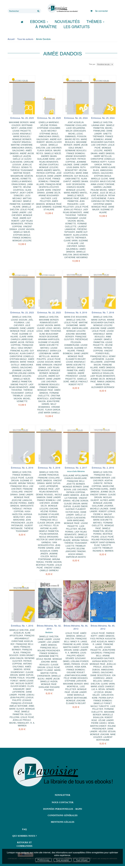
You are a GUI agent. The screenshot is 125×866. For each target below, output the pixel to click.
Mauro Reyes (72, 139)
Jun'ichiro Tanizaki (75, 551)
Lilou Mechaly (21, 197)
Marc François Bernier (21, 648)
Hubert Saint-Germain (102, 542)
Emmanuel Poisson (75, 136)
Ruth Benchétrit (75, 168)
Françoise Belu (99, 356)
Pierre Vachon (53, 561)
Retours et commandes (24, 844)
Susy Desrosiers (75, 184)
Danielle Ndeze (21, 231)
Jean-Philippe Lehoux (22, 697)
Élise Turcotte (102, 545)
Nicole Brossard (48, 536)
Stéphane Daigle (48, 133)
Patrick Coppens (45, 172)
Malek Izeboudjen (76, 130)
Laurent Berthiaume (75, 697)
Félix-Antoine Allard (49, 527)
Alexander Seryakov (102, 387)
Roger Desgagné (48, 336)
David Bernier (80, 254)
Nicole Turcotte (100, 706)
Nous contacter (62, 802)
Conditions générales (62, 815)
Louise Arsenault (21, 133)
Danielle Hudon (48, 681)
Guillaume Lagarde (102, 505)
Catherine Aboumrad (76, 257)
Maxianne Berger (19, 122)
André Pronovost (75, 374)
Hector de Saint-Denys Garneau (49, 541)
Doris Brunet (27, 655)
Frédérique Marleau (102, 517)
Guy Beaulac (81, 175)
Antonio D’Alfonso (22, 665)
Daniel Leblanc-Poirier (75, 661)
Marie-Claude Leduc (49, 326)
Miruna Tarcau (26, 483)
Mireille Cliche (99, 178)
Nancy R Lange (45, 670)
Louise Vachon (26, 229)
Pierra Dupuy (106, 697)
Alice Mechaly (49, 130)
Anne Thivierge (52, 330)
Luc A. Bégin (98, 689)
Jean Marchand (22, 518)
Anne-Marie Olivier (22, 707)
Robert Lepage (107, 511)
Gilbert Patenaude (22, 527)
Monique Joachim (102, 502)
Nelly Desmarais (47, 405)
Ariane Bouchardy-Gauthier (49, 197)
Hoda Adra (80, 666)
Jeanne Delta (53, 192)
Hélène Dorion (80, 500)
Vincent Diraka (98, 494)
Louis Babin (72, 167)
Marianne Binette (49, 656)
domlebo (19, 195)
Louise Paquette (21, 130)
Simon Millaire (80, 328)
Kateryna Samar (102, 203)
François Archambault (24, 637)
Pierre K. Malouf (102, 514)
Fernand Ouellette (76, 225)
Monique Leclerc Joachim (76, 332)
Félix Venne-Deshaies (76, 678)
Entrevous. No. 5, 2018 (49, 467)
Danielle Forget (103, 703)
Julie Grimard (43, 206)
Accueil (11, 39)
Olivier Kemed (18, 686)
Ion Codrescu (104, 676)
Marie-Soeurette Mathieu (49, 346)
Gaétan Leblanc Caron (21, 373)
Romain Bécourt (49, 322)
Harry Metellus (103, 156)
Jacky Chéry (26, 192)
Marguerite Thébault (23, 507)
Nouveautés (67, 21)
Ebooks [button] (38, 21)
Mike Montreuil (78, 685)
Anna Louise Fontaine (102, 184)
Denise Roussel (45, 494)
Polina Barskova (48, 533)
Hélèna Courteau (22, 188)
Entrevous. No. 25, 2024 (103, 117)
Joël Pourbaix (23, 321)
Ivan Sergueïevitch (47, 544)
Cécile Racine (43, 658)
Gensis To (26, 167)
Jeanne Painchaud (49, 474)
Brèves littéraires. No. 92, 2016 (49, 627)
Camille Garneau (49, 570)
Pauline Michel (99, 189)
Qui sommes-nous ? (24, 836)
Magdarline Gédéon (22, 175)
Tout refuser (82, 859)
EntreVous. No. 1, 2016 (22, 625)
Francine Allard (19, 350)
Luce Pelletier (48, 199)
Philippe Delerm (76, 548)
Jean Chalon (16, 658)
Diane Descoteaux (100, 675)
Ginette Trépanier (75, 237)
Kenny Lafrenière (104, 357)
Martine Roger (21, 172)
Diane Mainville (75, 694)
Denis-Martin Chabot (76, 645)
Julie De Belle (107, 192)
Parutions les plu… (104, 64)
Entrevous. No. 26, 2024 (76, 117)
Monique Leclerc (22, 240)
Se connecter (101, 10)
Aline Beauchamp (48, 333)
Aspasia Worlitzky (22, 515)
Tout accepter (62, 859)
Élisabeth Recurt (76, 359)
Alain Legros (80, 234)
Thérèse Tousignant (21, 170)
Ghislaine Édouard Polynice (49, 688)
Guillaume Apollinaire (75, 475)
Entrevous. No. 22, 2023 (49, 312)
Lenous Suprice (48, 517)
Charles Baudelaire (75, 478)
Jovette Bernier (75, 483)
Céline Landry (79, 692)
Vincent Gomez (52, 567)
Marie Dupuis (98, 319)
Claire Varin (44, 189)
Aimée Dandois (106, 153)
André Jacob (27, 153)
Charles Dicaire (76, 186)
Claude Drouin (46, 522)
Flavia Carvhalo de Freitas (102, 199)
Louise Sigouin (19, 319)
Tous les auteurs (25, 39)
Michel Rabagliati (19, 722)
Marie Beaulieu (21, 136)
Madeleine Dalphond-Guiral (102, 487)
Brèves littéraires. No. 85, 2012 (103, 627)
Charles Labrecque (22, 339)
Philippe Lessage (21, 700)
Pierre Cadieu (99, 722)
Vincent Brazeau (21, 142)
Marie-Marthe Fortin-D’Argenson (49, 673)
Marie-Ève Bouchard (75, 316)
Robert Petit (76, 384)
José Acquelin (76, 122)
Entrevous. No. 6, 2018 (22, 467)
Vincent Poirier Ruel (104, 352)
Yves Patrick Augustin (102, 638)
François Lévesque (22, 703)
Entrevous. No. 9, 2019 (76, 312)
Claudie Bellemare (102, 360)
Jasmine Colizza (49, 555)
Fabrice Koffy (99, 161)
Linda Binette (72, 178)
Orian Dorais (18, 184)
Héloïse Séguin (107, 731)
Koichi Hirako (75, 554)
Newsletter (62, 795)
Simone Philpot (19, 384)
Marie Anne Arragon (48, 363)
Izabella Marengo (22, 181)
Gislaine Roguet (76, 672)
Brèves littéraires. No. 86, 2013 (76, 627)
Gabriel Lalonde (102, 186)
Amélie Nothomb (18, 705)
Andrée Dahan (49, 156)
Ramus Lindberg (106, 381)
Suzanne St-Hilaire (53, 208)
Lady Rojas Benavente (22, 222)
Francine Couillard (76, 125)
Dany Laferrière (21, 690)
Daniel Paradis (72, 663)
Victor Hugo (72, 511)
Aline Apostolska (20, 634)
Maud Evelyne (107, 181)
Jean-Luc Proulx (73, 209)
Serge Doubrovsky (21, 670)
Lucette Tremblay (76, 545)
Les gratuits (77, 26)
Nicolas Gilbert (24, 683)
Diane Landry (19, 212)
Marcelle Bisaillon (102, 373)
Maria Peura (103, 384)
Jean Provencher (21, 521)
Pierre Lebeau (26, 694)
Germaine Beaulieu (75, 150)
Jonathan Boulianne (75, 675)
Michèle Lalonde (99, 508)
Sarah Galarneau (75, 247)
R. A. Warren (72, 652)
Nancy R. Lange (78, 641)
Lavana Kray (25, 127)
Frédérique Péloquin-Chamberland (76, 342)
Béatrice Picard (45, 564)
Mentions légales (62, 822)
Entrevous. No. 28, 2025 (49, 117)
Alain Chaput (27, 353)
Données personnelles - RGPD (62, 809)
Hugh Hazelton (21, 513)
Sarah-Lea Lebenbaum (50, 352)
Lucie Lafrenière (48, 486)
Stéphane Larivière (76, 680)
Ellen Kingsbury (23, 687)
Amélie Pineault (79, 381)
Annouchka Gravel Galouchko (22, 149)
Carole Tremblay (23, 394)
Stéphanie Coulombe (48, 127)
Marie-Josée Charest (102, 686)
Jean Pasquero (75, 202)
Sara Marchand (75, 520)
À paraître (46, 26)
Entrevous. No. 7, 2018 (103, 312)
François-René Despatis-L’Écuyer (50, 185)
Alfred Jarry (107, 500)
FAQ (24, 829)
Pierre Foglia (17, 677)
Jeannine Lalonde (21, 370)
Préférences (43, 859)
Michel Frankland (103, 129)
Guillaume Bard (46, 158)
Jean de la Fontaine (76, 496)
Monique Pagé (54, 203)
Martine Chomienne (22, 144)
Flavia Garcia (44, 150)
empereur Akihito (76, 556)
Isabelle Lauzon (22, 156)
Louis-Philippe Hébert (77, 654)
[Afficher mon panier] (91, 10)
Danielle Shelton (102, 122)
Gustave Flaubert (76, 509)
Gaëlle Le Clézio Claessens (20, 160)
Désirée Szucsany (76, 658)
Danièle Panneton (78, 199)
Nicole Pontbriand (48, 557)
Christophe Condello (103, 158)
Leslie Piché (27, 209)
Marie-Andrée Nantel (49, 170)
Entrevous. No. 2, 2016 (103, 467)
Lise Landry (53, 641)
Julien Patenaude (22, 524)
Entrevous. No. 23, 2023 (22, 312)
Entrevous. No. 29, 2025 (22, 117)
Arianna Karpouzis (48, 339)
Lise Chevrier (53, 147)
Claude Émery (80, 506)
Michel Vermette (21, 178)
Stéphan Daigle (21, 234)
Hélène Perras (48, 125)
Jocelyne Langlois (22, 500)
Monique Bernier (21, 139)
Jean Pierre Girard (49, 546)
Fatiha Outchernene (103, 197)
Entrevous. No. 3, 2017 (76, 467)
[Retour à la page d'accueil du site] (62, 8)
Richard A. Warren (103, 550)
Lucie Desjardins (75, 127)
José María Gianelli (49, 412)
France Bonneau (21, 237)
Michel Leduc (75, 133)
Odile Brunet (75, 147)
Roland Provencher (102, 539)
